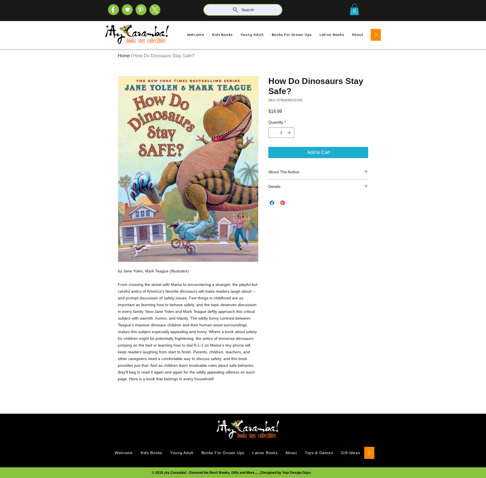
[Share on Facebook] (272, 202)
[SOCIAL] (141, 9)
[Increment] (289, 133)
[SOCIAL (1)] (127, 9)
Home (124, 55)
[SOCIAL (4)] (113, 9)
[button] (354, 9)
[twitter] (154, 9)
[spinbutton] (281, 133)
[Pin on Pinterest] (282, 202)
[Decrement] (272, 133)
